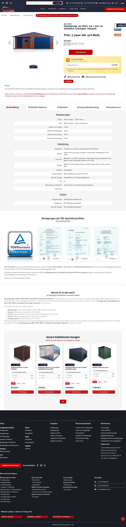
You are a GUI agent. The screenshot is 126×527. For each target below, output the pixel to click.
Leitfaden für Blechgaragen (83, 436)
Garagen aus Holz (55, 434)
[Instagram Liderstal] (7, 3)
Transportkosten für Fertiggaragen (111, 442)
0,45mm (18, 383)
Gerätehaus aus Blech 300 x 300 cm (100, 367)
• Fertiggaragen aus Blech (8, 498)
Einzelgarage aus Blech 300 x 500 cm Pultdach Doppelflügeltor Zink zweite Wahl (49, 368)
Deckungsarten (80, 434)
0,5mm (23, 383)
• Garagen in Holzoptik (7, 488)
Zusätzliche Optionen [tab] (37, 107)
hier (28, 278)
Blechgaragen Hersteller (8, 478)
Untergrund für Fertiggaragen (84, 429)
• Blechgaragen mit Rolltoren (9, 493)
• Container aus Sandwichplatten (42, 493)
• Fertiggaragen (5, 500)
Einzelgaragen (54, 429)
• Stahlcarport (67, 486)
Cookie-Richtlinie (105, 431)
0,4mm (13, 383)
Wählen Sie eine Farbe (73, 77)
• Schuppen (35, 498)
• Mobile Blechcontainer (39, 490)
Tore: (1, 456)
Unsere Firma (73, 8)
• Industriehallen (37, 483)
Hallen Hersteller (37, 478)
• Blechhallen (36, 481)
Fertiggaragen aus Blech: (7, 429)
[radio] (67, 44)
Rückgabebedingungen (107, 436)
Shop (42, 8)
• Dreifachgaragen (6, 486)
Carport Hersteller (69, 483)
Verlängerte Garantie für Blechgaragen (112, 439)
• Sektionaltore (67, 481)
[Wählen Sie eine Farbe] (65, 77)
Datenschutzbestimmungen (109, 434)
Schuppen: (3, 450)
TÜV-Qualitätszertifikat (82, 439)
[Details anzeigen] (33, 361)
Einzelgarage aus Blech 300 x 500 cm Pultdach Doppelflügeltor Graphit (76, 368)
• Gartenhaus (67, 490)
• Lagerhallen (36, 486)
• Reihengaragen (5, 502)
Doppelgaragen (54, 431)
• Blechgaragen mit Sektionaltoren (11, 490)
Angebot (62, 8)
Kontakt (83, 8)
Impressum (105, 445)
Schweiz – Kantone (7, 518)
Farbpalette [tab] (62, 107)
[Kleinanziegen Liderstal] (11, 3)
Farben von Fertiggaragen (83, 431)
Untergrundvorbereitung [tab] (88, 107)
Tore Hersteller (68, 478)
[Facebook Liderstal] (3, 3)
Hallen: (27, 438)
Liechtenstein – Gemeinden (61, 518)
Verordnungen (105, 429)
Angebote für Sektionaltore (58, 439)
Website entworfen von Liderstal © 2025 (63, 525)
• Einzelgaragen (5, 481)
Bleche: (27, 429)
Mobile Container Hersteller (41, 488)
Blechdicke (67, 41)
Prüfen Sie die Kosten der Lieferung (95, 77)
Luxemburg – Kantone (34, 518)
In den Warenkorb (81, 52)
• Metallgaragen (5, 495)
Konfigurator (52, 8)
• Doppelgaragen (5, 483)
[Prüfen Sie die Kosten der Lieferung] (83, 77)
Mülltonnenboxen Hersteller (41, 495)
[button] (33, 42)
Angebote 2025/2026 (56, 442)
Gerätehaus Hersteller (70, 488)
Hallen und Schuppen (56, 436)
